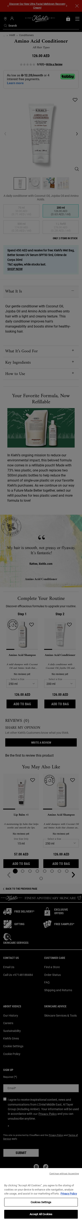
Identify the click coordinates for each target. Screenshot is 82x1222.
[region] (41, 1195)
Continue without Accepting (64, 1173)
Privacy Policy (69, 1193)
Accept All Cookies (41, 1214)
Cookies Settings (41, 1202)
